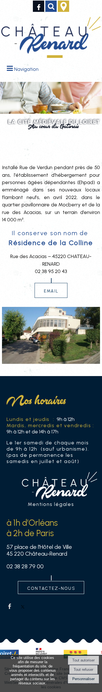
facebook (9, 606)
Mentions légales (51, 504)
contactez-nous (51, 587)
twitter (22, 606)
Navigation (26, 69)
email (51, 290)
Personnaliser (83, 679)
